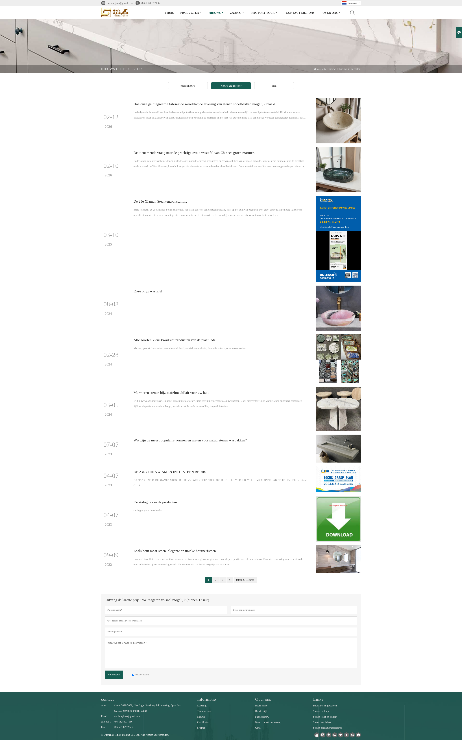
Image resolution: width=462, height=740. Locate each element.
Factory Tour (263, 12)
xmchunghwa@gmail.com (119, 3)
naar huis (320, 69)
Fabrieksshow (262, 716)
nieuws (215, 12)
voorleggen (114, 674)
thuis (169, 12)
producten (189, 12)
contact (107, 699)
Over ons (330, 12)
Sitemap (201, 727)
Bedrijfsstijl (261, 711)
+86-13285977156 (150, 3)
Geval (258, 727)
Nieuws (201, 716)
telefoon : (106, 721)
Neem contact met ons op (268, 722)
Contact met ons (300, 12)
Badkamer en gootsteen (325, 705)
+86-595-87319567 (123, 727)
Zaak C (235, 12)
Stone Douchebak (322, 722)
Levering (201, 705)
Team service (204, 711)
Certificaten (203, 722)
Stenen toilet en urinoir (325, 716)
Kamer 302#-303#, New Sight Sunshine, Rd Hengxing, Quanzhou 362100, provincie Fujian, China (147, 708)
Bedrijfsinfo (261, 705)
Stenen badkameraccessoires (327, 727)
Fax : (103, 727)
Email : (105, 716)
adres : (104, 705)
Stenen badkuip (321, 711)
